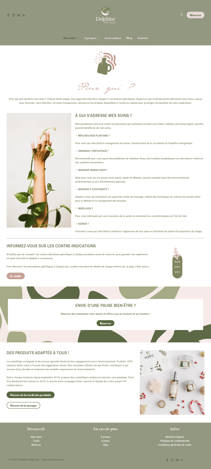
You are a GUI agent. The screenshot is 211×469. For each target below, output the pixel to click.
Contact (142, 38)
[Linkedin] (18, 15)
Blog (129, 38)
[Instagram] (13, 15)
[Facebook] (8, 15)
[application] (77, 37)
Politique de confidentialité (174, 440)
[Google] (24, 15)
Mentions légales (175, 436)
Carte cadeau (113, 38)
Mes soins (69, 38)
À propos (90, 38)
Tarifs (36, 440)
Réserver (36, 444)
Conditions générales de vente (174, 444)
